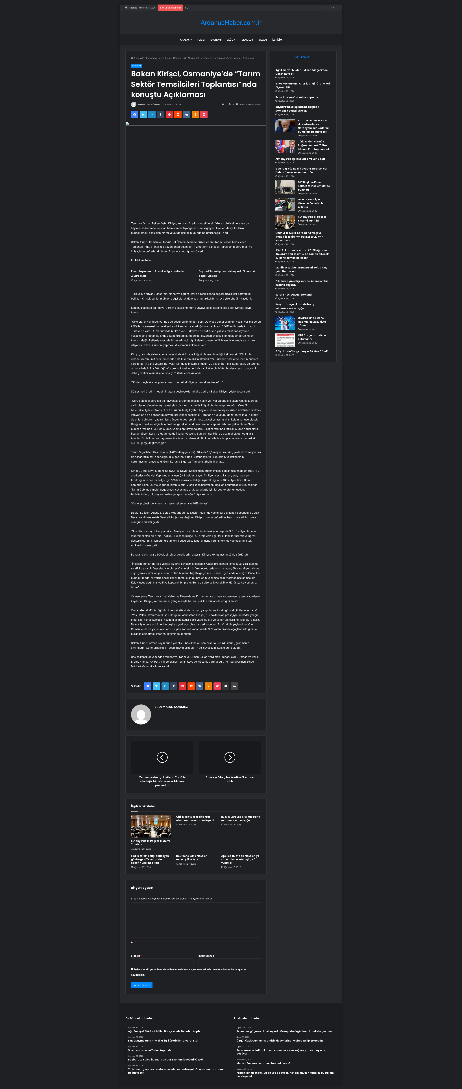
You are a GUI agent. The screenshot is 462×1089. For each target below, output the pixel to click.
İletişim (277, 39)
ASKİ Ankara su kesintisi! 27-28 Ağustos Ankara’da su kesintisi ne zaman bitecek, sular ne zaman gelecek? (302, 254)
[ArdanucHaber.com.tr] (231, 22)
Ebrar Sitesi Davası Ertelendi (293, 294)
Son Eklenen (303, 56)
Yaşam (263, 39)
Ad (133, 942)
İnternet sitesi (207, 955)
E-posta (136, 955)
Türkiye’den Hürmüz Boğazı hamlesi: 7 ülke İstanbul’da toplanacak (314, 145)
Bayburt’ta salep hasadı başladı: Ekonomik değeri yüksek (297, 108)
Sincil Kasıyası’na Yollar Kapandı (202, 7)
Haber (201, 39)
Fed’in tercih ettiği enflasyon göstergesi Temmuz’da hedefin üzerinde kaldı (150, 859)
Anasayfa (186, 39)
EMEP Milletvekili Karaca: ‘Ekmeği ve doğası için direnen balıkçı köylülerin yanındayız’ (299, 236)
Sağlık (231, 39)
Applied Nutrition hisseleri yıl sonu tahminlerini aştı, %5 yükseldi (240, 859)
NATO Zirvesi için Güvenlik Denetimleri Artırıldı (311, 203)
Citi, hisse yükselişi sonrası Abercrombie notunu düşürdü (195, 818)
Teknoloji (247, 39)
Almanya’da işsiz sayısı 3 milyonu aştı (300, 159)
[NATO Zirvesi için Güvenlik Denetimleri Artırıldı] (285, 204)
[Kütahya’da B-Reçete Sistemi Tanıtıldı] (151, 826)
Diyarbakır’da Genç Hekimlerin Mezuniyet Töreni (312, 321)
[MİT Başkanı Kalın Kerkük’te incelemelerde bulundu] (285, 187)
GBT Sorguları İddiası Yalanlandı (312, 337)
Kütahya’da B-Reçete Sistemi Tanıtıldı (150, 842)
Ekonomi (216, 39)
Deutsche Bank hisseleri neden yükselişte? (192, 857)
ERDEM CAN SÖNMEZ (149, 104)
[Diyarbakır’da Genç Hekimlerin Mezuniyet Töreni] (285, 323)
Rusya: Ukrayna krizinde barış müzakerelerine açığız (240, 818)
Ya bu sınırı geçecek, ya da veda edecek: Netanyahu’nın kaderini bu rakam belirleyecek (313, 126)
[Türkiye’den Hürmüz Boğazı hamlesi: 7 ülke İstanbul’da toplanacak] (285, 146)
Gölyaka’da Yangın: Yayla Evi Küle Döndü (301, 351)
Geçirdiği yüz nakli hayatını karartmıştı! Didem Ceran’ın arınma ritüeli (301, 170)
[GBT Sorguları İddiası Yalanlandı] (285, 340)
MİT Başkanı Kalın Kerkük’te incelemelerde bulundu (314, 186)
